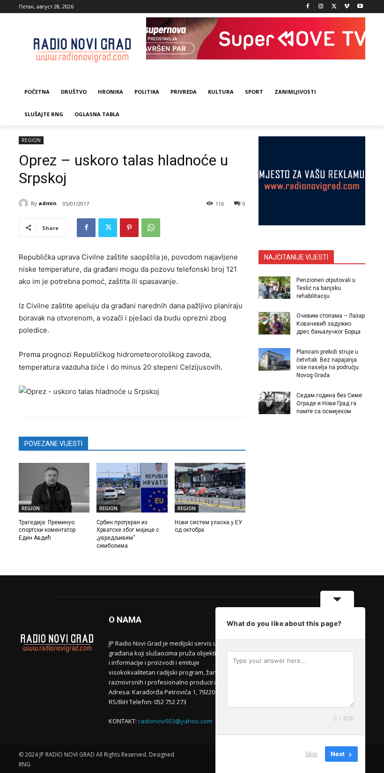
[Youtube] (359, 6)
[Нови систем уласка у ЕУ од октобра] (210, 488)
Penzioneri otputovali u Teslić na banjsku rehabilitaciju (325, 288)
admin (47, 203)
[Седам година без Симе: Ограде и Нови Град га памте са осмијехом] (274, 403)
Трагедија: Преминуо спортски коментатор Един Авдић (47, 530)
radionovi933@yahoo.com (175, 721)
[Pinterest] (129, 227)
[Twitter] (334, 6)
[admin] (25, 203)
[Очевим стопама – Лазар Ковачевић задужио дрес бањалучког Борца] (274, 323)
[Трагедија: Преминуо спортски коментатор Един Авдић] (54, 488)
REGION (31, 140)
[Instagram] (321, 6)
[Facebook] (308, 6)
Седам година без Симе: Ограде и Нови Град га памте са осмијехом (329, 403)
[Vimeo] (346, 6)
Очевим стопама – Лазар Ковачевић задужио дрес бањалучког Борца (330, 323)
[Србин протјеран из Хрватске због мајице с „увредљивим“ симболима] (131, 488)
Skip (311, 754)
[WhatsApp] (150, 227)
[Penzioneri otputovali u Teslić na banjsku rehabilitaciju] (274, 287)
